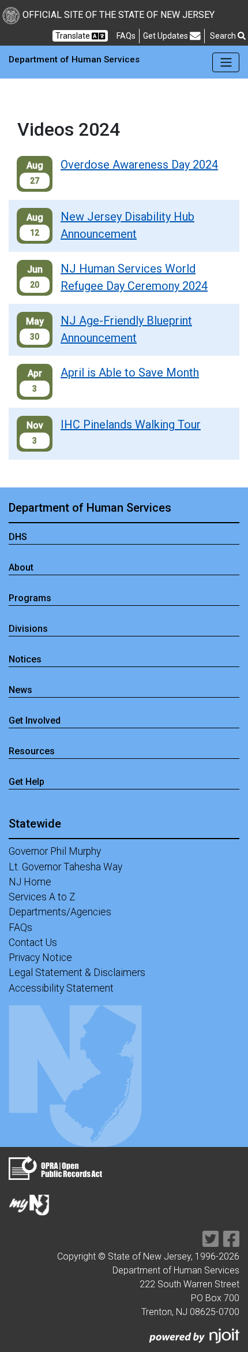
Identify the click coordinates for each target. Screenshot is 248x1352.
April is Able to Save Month (130, 372)
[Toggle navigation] (225, 62)
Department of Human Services (90, 508)
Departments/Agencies (60, 912)
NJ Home (30, 882)
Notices (25, 659)
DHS (18, 536)
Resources (32, 751)
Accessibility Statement (61, 988)
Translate (73, 35)
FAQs (20, 927)
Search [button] (224, 35)
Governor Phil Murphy (55, 851)
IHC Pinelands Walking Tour (131, 424)
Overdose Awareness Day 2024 (139, 165)
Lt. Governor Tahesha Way (65, 867)
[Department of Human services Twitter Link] (210, 1242)
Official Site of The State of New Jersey (118, 14)
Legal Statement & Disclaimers (77, 972)
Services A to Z (42, 897)
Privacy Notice (40, 957)
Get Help (26, 781)
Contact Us (33, 942)
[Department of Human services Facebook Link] (231, 1242)
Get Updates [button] (166, 35)
